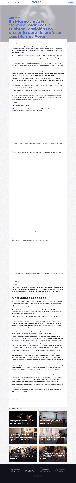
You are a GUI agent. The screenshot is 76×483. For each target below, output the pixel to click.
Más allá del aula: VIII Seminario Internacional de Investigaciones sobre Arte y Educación (53, 421)
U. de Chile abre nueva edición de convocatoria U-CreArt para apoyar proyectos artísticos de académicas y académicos (52, 456)
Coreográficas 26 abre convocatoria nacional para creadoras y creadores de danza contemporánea (22, 421)
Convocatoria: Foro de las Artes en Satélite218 (21, 457)
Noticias (11, 17)
